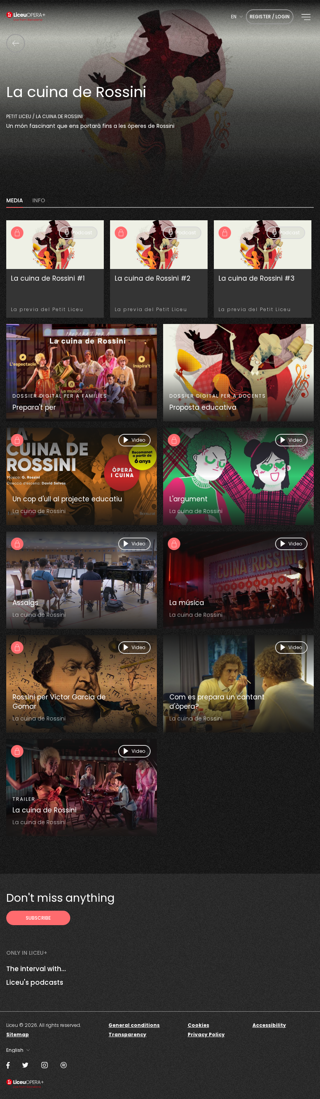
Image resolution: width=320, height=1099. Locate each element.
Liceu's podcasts (34, 982)
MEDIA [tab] (14, 201)
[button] (306, 17)
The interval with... (36, 968)
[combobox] (237, 16)
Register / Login (270, 16)
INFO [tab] (38, 201)
